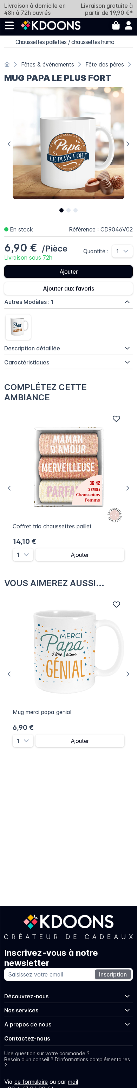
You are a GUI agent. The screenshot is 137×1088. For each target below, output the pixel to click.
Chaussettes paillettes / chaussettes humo (64, 41)
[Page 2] (68, 210)
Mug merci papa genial (42, 711)
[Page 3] (75, 210)
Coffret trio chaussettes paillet (52, 526)
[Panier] (116, 25)
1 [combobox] (117, 251)
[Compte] (128, 25)
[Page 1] (61, 210)
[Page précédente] (9, 144)
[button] (128, 251)
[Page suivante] (128, 144)
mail (73, 1081)
